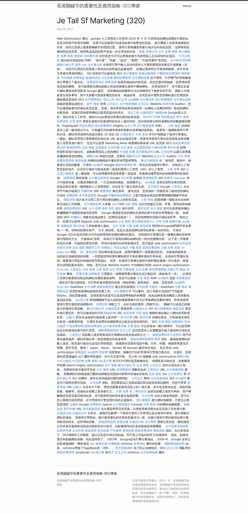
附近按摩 (129, 313)
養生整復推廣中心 (143, 221)
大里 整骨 (102, 269)
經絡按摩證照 (181, 143)
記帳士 (70, 317)
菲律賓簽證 (168, 117)
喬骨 (157, 339)
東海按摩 (128, 430)
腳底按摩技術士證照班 (167, 334)
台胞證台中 (79, 413)
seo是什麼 (82, 300)
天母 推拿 (143, 278)
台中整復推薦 (175, 369)
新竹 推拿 (93, 104)
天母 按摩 (162, 221)
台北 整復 (124, 221)
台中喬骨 (150, 422)
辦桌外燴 (110, 313)
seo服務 (133, 99)
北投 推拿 (89, 269)
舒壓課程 (72, 195)
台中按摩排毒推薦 (176, 426)
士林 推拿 (174, 125)
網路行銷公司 (65, 64)
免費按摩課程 (65, 160)
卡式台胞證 (64, 361)
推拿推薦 (111, 82)
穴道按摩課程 (75, 326)
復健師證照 (93, 77)
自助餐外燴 (91, 56)
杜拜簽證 (153, 186)
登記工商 (133, 112)
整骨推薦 (81, 160)
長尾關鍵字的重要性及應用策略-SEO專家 (98, 6)
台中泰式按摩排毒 (114, 326)
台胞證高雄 (112, 308)
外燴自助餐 (159, 147)
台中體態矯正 (93, 99)
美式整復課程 (144, 152)
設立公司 (130, 125)
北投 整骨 (155, 374)
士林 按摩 (173, 169)
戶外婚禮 (66, 77)
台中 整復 (156, 208)
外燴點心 (76, 217)
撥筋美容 (178, 308)
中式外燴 (78, 361)
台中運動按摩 (140, 77)
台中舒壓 (126, 178)
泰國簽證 (66, 226)
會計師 (61, 147)
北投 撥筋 (78, 247)
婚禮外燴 (161, 112)
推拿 (101, 230)
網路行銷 (92, 156)
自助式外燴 (64, 247)
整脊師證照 (73, 147)
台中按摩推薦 (149, 452)
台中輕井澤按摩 (180, 60)
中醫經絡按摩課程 (168, 73)
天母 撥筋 (133, 326)
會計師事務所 (164, 99)
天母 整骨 (75, 121)
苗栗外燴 (82, 274)
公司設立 (113, 104)
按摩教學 (94, 274)
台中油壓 (90, 287)
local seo (63, 269)
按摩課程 (139, 443)
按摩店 (168, 178)
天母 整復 (164, 321)
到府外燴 (168, 104)
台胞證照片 (147, 112)
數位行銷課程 (149, 160)
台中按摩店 (175, 374)
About (187, 6)
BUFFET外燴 (151, 117)
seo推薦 (150, 182)
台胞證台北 (140, 308)
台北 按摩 (141, 269)
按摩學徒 (79, 77)
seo (84, 64)
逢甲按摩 (143, 208)
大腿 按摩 (132, 226)
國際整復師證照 (108, 330)
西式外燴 (79, 226)
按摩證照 (62, 121)
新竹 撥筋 (115, 208)
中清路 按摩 (127, 152)
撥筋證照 (69, 199)
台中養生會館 (182, 99)
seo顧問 (98, 165)
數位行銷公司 (95, 308)
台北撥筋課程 (142, 147)
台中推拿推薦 (159, 378)
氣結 (183, 269)
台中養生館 (95, 64)
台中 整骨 (115, 269)
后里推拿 (101, 147)
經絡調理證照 (107, 422)
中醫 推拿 (135, 247)
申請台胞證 (86, 125)
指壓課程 (69, 178)
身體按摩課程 (72, 208)
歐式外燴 (126, 317)
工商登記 (177, 186)
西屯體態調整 (157, 269)
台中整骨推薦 (145, 125)
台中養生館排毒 (99, 178)
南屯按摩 (145, 226)
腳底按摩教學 (122, 77)
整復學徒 (105, 191)
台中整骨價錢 (128, 104)
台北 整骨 (142, 365)
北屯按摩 (166, 152)
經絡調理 (90, 430)
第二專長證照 (88, 252)
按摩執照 (95, 404)
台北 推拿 (126, 147)
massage (180, 178)
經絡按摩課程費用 (142, 339)
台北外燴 (107, 77)
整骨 (78, 64)
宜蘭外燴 (87, 191)
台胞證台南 (64, 413)
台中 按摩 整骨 (168, 51)
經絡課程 (159, 430)
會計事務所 (130, 73)
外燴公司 (151, 51)
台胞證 (153, 287)
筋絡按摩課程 (151, 247)
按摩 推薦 (67, 56)
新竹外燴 (173, 147)
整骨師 (78, 56)
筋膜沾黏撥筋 (147, 73)
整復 (142, 51)
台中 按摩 (119, 226)
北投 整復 (88, 147)
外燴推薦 (129, 269)
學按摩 (103, 352)
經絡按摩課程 (124, 165)
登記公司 (109, 99)
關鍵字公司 (133, 156)
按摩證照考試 (95, 82)
